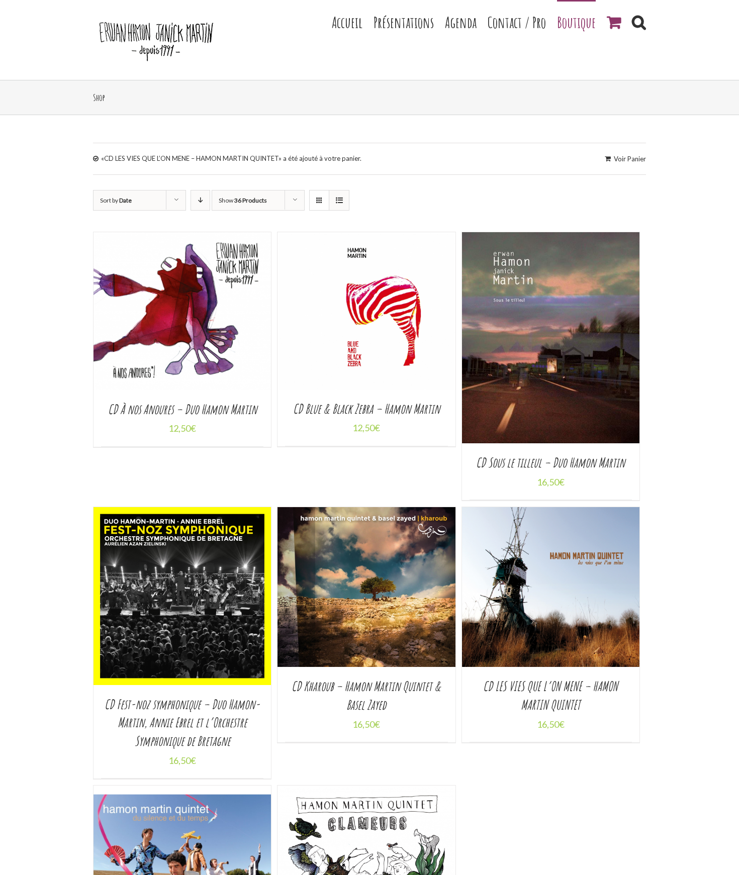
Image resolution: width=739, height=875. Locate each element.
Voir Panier (630, 159)
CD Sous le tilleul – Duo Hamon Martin (550, 462)
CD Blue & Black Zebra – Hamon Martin (366, 409)
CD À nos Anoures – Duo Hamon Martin (182, 409)
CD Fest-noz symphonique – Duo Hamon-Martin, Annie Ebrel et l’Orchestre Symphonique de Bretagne (182, 722)
